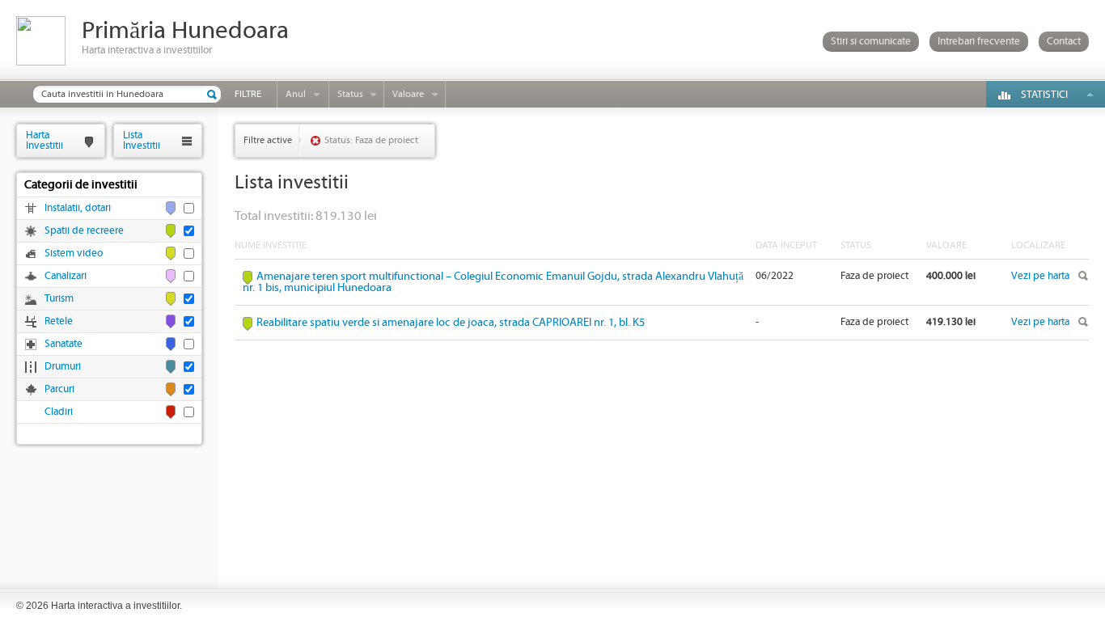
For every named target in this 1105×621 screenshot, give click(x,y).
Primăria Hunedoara (185, 31)
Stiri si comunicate (871, 42)
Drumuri (62, 367)
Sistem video (73, 253)
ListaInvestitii (141, 140)
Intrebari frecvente (979, 42)
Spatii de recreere (84, 231)
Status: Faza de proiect (371, 140)
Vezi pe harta (1040, 276)
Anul (296, 94)
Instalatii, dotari (77, 208)
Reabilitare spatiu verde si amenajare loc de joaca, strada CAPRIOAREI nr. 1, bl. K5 (450, 322)
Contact (1064, 42)
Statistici (1044, 95)
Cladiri (58, 412)
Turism (59, 299)
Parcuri (59, 389)
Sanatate (63, 344)
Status (350, 94)
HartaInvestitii (44, 140)
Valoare (408, 94)
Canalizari (65, 276)
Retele (58, 321)
